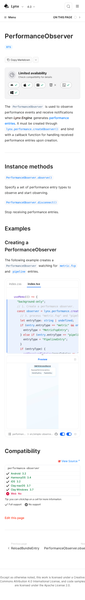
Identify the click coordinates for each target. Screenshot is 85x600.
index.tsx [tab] (34, 283)
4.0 (29, 6)
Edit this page (14, 518)
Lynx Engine (23, 118)
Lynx (15, 6)
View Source (69, 461)
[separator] (42, 355)
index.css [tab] (15, 283)
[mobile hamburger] (77, 6)
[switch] (62, 434)
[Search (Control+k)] (68, 6)
